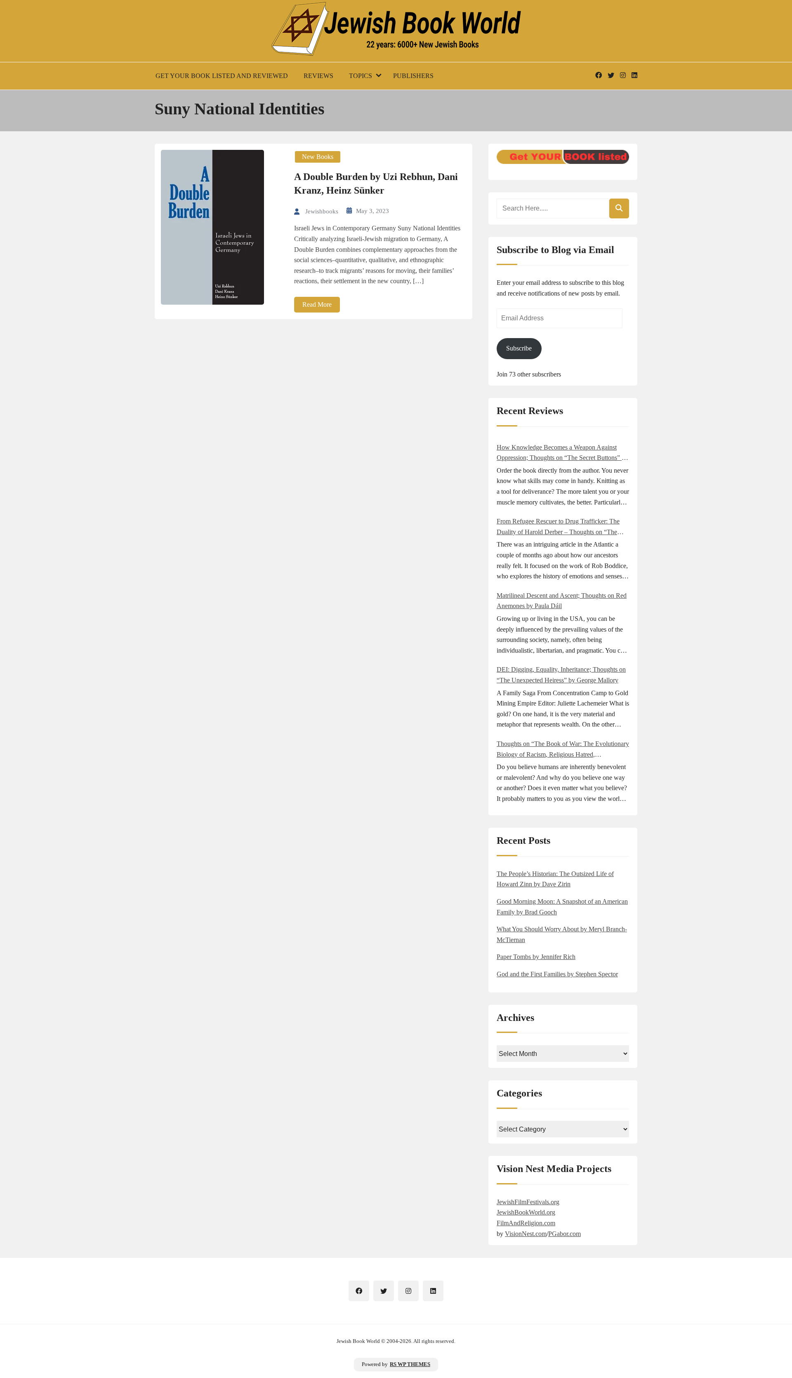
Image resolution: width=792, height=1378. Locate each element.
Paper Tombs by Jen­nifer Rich (536, 956)
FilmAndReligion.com (526, 1222)
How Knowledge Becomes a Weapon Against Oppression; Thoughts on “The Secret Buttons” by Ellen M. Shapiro (562, 453)
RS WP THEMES (410, 1364)
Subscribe (519, 348)
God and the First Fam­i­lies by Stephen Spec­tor (557, 974)
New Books (317, 156)
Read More (317, 304)
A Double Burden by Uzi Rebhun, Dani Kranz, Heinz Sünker (376, 183)
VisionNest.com (526, 1233)
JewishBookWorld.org (526, 1212)
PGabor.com (564, 1233)
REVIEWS (318, 75)
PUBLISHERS (413, 75)
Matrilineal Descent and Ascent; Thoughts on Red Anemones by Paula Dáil (562, 601)
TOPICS (360, 75)
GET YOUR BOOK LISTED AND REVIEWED (222, 75)
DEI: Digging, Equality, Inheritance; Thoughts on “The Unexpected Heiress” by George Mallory (561, 675)
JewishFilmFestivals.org (528, 1201)
